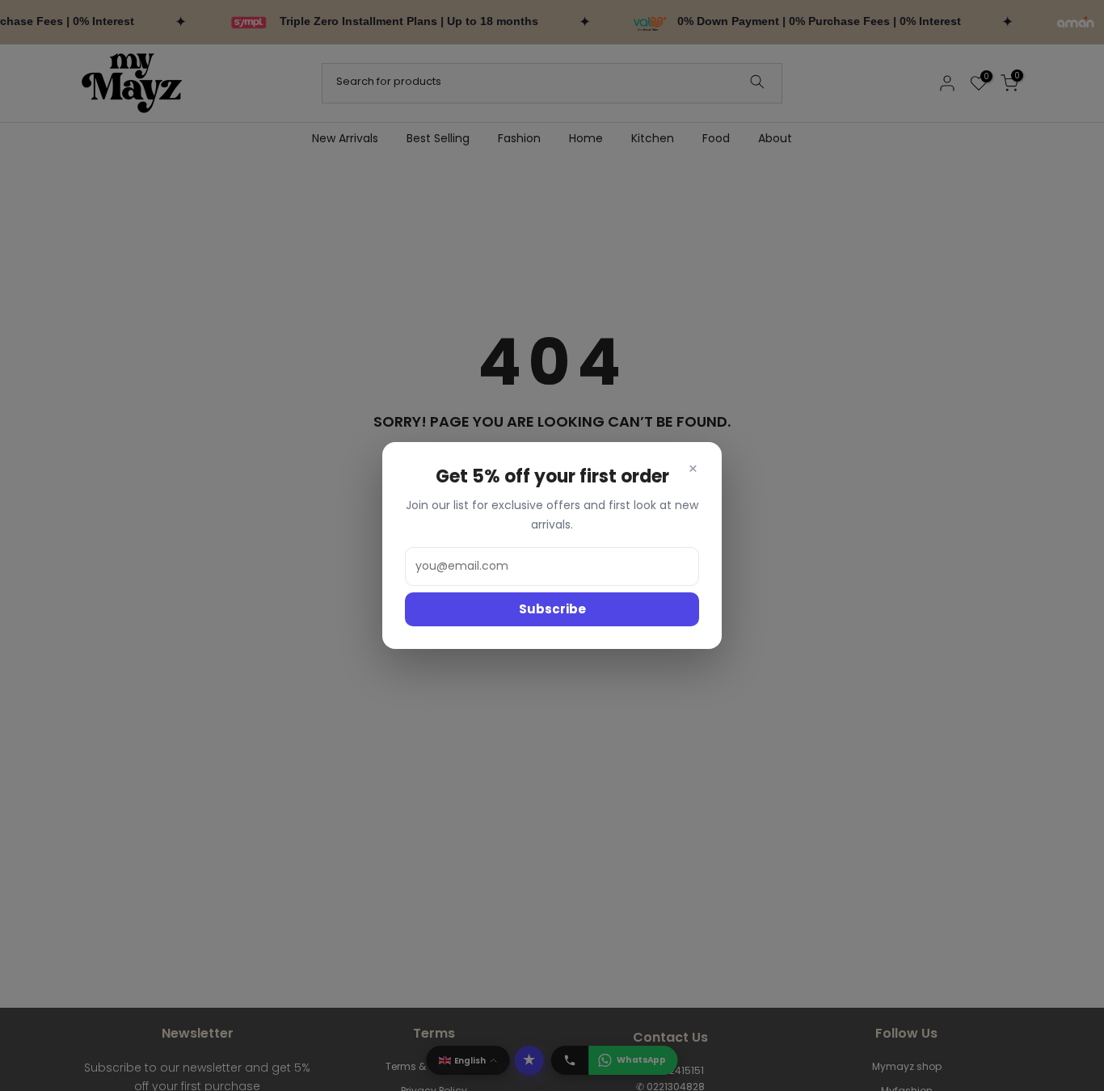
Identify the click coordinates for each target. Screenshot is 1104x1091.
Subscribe (552, 608)
